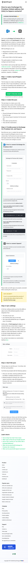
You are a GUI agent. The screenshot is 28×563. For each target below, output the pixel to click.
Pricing (3, 467)
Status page (4, 531)
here (7, 340)
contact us (20, 22)
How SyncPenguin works (7, 533)
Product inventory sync (7, 494)
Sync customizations (6, 536)
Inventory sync (5, 476)
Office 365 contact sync (7, 487)
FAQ (3, 526)
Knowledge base (5, 538)
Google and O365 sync (7, 490)
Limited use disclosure (6, 520)
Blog (3, 508)
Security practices (6, 513)
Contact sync (5, 469)
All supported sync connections (8, 540)
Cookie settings (5, 517)
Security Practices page (9, 300)
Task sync (4, 474)
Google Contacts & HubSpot (8, 497)
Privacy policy (5, 510)
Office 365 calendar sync (7, 485)
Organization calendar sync (8, 492)
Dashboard (4, 478)
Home (3, 465)
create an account (5, 66)
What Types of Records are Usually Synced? (14, 439)
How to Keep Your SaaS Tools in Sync (12, 437)
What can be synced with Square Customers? (14, 448)
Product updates (5, 515)
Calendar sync (5, 471)
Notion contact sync (6, 501)
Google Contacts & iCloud (7, 499)
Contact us (4, 529)
